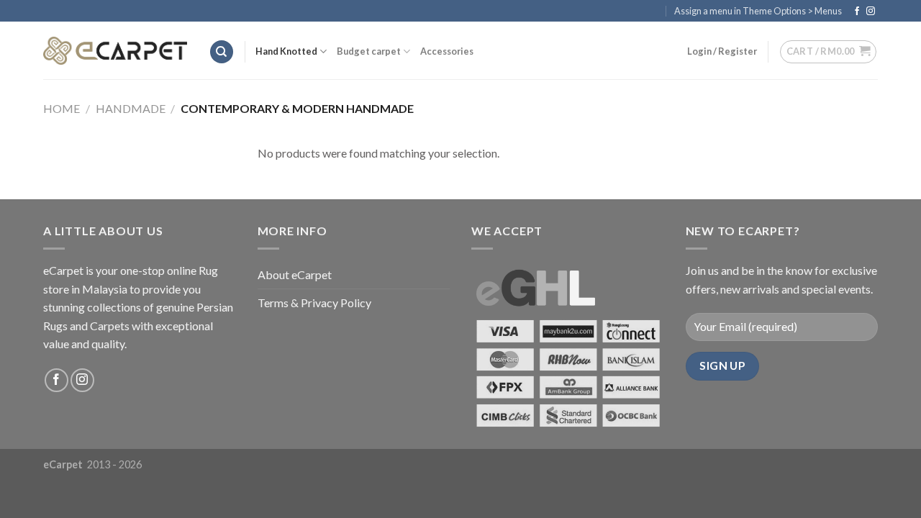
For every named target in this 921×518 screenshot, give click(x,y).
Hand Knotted (286, 51)
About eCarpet (295, 274)
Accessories (446, 51)
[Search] (221, 52)
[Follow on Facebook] (857, 11)
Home (61, 108)
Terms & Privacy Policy (314, 302)
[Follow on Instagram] (870, 11)
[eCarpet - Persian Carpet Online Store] (115, 51)
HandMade (130, 108)
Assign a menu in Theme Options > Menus (758, 11)
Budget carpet (369, 51)
